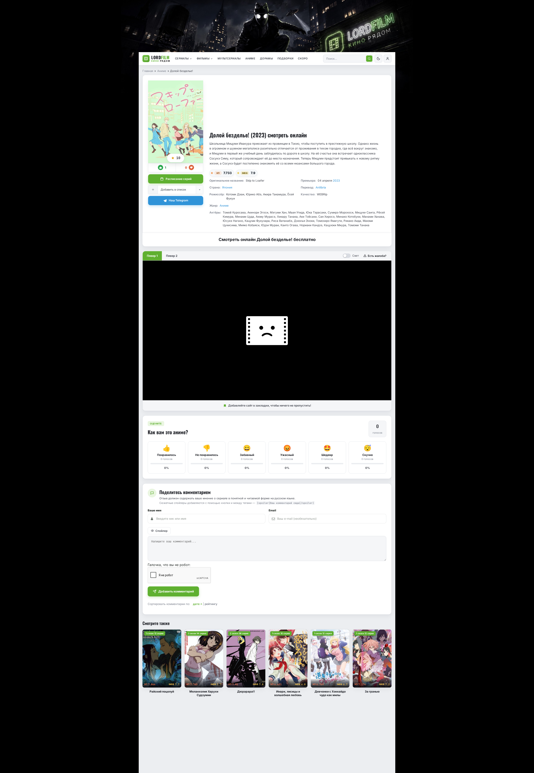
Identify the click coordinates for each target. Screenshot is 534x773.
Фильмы (203, 58)
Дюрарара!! (246, 691)
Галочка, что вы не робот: (169, 565)
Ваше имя (154, 510)
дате (196, 604)
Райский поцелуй (162, 691)
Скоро (303, 58)
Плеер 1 (152, 255)
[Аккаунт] (388, 59)
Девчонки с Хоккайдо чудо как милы (330, 693)
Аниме (250, 58)
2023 (336, 180)
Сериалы (182, 58)
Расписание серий (178, 179)
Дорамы (266, 58)
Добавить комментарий (176, 591)
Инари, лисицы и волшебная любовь (288, 693)
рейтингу (211, 604)
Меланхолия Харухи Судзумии (203, 693)
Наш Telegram (178, 200)
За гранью (372, 691)
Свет (355, 255)
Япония (227, 187)
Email (272, 510)
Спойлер (161, 530)
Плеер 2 (172, 255)
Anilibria (321, 187)
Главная (147, 71)
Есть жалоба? (377, 255)
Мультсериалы (229, 58)
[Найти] (369, 58)
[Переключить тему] (378, 59)
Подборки (285, 58)
